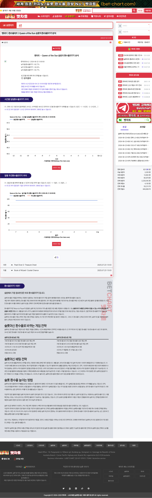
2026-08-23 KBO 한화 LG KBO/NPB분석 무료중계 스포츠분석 (134, 138)
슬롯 (20, 25)
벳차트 (76, 473)
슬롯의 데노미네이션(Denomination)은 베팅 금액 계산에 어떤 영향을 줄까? (134, 134)
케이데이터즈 (30, 467)
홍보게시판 (110, 445)
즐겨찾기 (5, 11)
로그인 (140, 11)
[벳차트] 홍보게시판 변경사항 (130, 89)
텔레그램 (6, 459)
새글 (10, 11)
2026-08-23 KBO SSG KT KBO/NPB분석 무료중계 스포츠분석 (134, 145)
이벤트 (134, 445)
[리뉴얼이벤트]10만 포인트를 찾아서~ (130, 63)
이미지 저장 (56, 168)
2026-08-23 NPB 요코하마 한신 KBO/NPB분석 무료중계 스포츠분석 (134, 157)
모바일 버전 (19, 459)
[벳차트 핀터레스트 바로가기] (88, 489)
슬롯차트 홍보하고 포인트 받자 (130, 59)
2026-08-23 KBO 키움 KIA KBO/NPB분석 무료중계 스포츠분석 (134, 153)
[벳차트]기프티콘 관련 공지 (129, 81)
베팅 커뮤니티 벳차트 (40, 473)
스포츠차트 (41, 445)
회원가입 (148, 11)
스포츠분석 (29, 445)
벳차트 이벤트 (135, 49)
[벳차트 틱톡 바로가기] (82, 489)
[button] (110, 42)
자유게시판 (142, 476)
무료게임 (57, 48)
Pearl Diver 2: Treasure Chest (25, 265)
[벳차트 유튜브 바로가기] (70, 489)
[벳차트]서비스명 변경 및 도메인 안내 (130, 93)
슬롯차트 (64, 445)
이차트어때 (99, 445)
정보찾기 (147, 42)
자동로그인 (127, 42)
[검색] (134, 10)
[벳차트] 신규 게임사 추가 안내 (130, 85)
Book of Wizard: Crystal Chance (26, 270)
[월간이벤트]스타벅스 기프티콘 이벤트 (130, 67)
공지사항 (122, 445)
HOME (18, 445)
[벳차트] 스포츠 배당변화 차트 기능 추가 (130, 97)
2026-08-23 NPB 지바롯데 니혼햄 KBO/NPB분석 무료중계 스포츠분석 (134, 161)
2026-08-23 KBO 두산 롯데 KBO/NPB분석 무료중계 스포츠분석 (134, 149)
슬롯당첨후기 (87, 445)
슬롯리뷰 (53, 445)
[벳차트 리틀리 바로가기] (76, 489)
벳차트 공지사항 (134, 75)
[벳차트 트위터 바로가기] (64, 489)
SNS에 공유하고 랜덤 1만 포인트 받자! (131, 55)
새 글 (124, 127)
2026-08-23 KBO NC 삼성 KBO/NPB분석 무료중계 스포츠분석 (134, 141)
